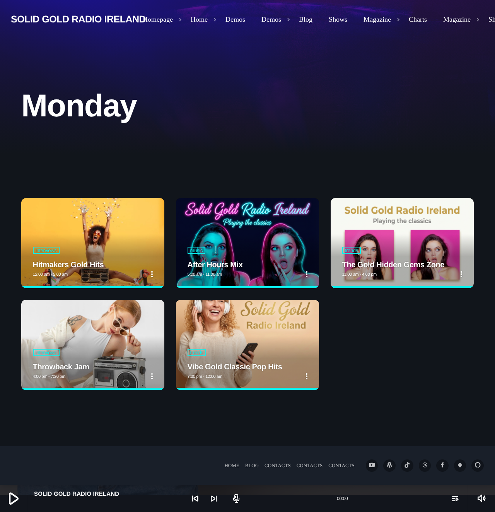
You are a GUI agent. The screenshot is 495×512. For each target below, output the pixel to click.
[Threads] (425, 465)
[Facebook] (442, 465)
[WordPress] (389, 465)
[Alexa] (477, 465)
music (196, 250)
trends (351, 250)
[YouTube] (372, 465)
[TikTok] (407, 465)
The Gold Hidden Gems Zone (393, 265)
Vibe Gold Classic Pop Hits (235, 367)
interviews (46, 250)
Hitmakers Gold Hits (68, 265)
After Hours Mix (215, 265)
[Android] (460, 465)
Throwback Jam (61, 367)
